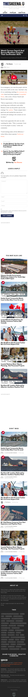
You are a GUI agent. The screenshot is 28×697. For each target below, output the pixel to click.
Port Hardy (21, 641)
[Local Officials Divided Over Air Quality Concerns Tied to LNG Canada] (14, 310)
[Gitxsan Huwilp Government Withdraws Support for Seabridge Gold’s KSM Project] (14, 266)
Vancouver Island (14, 648)
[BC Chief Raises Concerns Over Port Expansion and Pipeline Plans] (14, 513)
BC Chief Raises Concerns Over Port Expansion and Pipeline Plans (13, 523)
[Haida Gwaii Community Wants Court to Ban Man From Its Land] (14, 289)
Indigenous (11, 632)
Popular (13, 12)
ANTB (22, 613)
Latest (5, 12)
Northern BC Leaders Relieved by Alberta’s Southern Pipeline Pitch (12, 386)
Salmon (13, 644)
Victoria (24, 648)
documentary (11, 620)
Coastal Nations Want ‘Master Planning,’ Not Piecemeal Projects (12, 364)
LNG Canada (5, 637)
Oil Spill (11, 639)
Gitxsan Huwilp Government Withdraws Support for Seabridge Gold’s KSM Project (13, 277)
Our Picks (21, 12)
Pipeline (4, 641)
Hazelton (4, 630)
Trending (3, 259)
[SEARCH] (26, 15)
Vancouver (5, 648)
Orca (17, 639)
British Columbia (18, 616)
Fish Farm (4, 625)
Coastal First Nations (18, 618)
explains (10, 110)
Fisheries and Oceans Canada (18, 623)
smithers (4, 646)
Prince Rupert (4, 382)
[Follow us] (24, 15)
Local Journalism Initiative (18, 637)
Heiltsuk (11, 630)
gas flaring (21, 625)
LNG (22, 634)
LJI (18, 634)
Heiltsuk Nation (20, 630)
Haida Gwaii (7, 294)
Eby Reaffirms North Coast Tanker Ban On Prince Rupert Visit (13, 343)
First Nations (5, 623)
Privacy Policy (14, 689)
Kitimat (6, 315)
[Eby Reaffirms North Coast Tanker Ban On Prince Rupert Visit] (14, 333)
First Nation (19, 620)
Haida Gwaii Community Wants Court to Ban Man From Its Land (12, 299)
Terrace (19, 646)
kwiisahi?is (11, 634)
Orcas (23, 639)
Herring (4, 632)
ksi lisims (4, 634)
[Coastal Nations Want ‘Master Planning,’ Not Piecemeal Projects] (14, 355)
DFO (3, 620)
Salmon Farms (21, 644)
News (2, 272)
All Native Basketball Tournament (10, 613)
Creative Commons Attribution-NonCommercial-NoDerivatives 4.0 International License (11, 664)
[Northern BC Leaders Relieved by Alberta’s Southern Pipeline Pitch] (14, 376)
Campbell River (6, 618)
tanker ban (11, 646)
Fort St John (13, 625)
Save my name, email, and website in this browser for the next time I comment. (14, 211)
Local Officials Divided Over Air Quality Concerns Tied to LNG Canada (12, 321)
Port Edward (12, 641)
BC (2, 294)
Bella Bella (6, 360)
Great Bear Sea (6, 627)
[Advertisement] (14, 238)
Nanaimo (4, 639)
